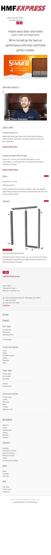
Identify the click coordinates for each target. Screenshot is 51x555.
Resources (26, 499)
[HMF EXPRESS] (24, 11)
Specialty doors (8, 335)
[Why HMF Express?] (25, 93)
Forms (5, 428)
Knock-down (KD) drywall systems (13, 253)
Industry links (7, 430)
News (5, 471)
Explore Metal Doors (10, 147)
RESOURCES (7, 419)
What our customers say (11, 291)
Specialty (6, 379)
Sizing (5, 458)
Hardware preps (8, 355)
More (4, 363)
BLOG (5, 465)
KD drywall (6, 376)
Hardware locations (9, 451)
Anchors (5, 384)
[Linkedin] (21, 23)
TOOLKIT (6, 442)
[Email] (17, 23)
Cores (5, 350)
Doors (13, 499)
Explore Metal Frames (10, 170)
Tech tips (6, 476)
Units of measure (9, 453)
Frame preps (7, 397)
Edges (5, 353)
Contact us (6, 305)
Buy (38, 499)
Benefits (5, 435)
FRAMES (6, 320)
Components (7, 339)
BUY (4, 481)
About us (6, 425)
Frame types (7, 374)
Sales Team (7, 286)
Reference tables (9, 455)
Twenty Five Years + (10, 288)
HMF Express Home (9, 185)
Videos (5, 432)
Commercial (7, 330)
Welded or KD (8, 409)
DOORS (6, 314)
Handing (5, 448)
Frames (19, 499)
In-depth (6, 474)
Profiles (5, 407)
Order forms (7, 489)
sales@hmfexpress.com (11, 276)
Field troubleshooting (10, 460)
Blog (33, 499)
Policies (5, 437)
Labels (5, 358)
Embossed (6, 332)
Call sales (6, 487)
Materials (6, 360)
